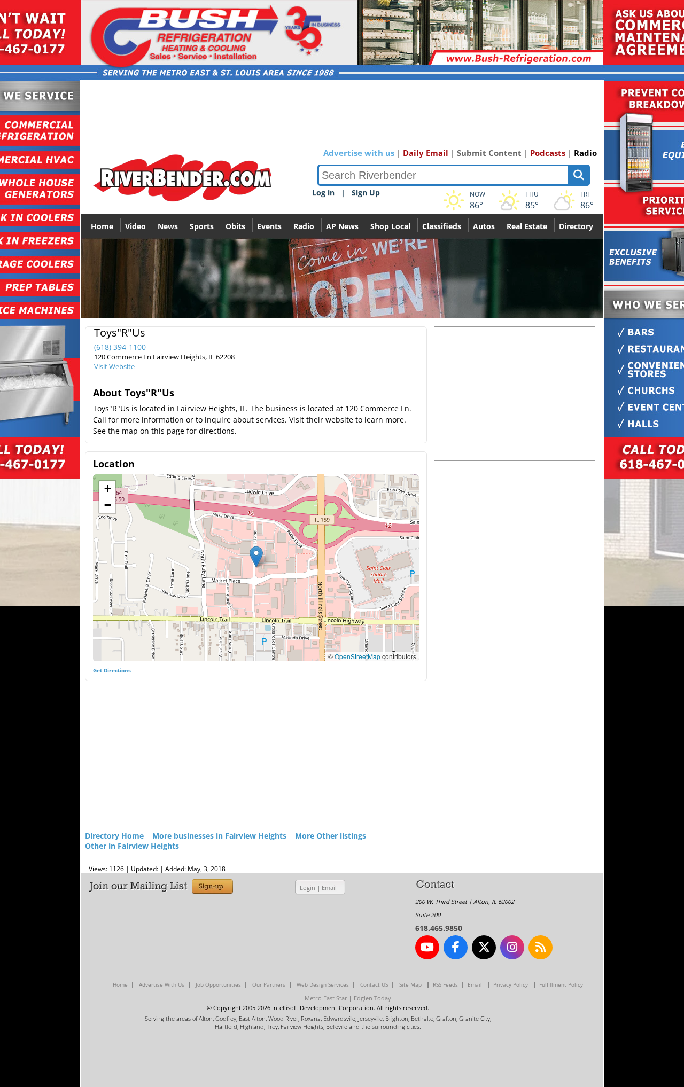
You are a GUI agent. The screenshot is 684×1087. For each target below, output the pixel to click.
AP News (342, 226)
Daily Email (425, 152)
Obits (235, 226)
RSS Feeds (445, 984)
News (168, 226)
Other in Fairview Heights (132, 846)
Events (269, 226)
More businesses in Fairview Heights (219, 836)
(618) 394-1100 (120, 347)
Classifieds (441, 226)
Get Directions (112, 670)
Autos (484, 226)
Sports (202, 226)
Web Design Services (323, 984)
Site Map (410, 984)
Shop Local (390, 226)
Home (102, 226)
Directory (576, 226)
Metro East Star (326, 998)
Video (135, 226)
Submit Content (489, 152)
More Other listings (330, 836)
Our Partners (268, 984)
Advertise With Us (161, 984)
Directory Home (114, 836)
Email (329, 887)
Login (307, 887)
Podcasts (547, 152)
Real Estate (527, 226)
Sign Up (366, 192)
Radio (585, 152)
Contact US (374, 984)
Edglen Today (372, 998)
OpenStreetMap (357, 656)
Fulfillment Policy (561, 984)
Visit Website (114, 366)
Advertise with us (358, 152)
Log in (323, 192)
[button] (256, 557)
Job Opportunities (218, 984)
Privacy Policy (510, 984)
